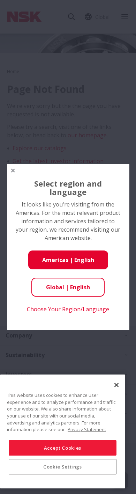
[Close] (116, 385)
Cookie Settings (62, 467)
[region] (62, 431)
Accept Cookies (62, 448)
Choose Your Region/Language (68, 309)
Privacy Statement (87, 429)
